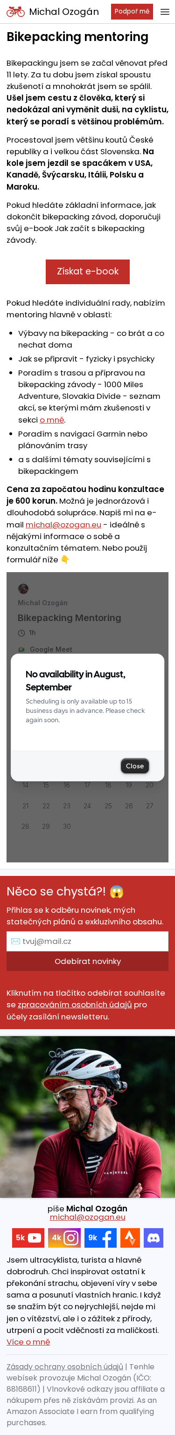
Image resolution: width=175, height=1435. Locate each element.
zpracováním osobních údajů (75, 1004)
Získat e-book (88, 271)
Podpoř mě (132, 11)
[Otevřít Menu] (164, 11)
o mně (52, 419)
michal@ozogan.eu (63, 524)
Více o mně (28, 1341)
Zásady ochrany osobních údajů (65, 1366)
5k (20, 1237)
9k (92, 1237)
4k (56, 1237)
